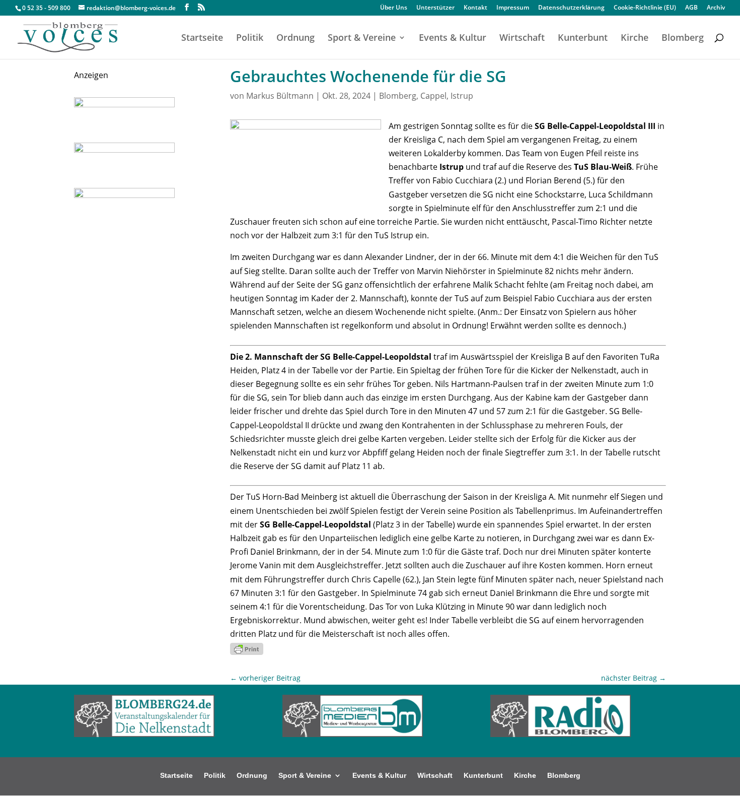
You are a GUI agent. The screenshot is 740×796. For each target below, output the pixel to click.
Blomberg (682, 38)
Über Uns (393, 8)
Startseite (202, 38)
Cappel (433, 95)
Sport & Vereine (362, 38)
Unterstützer (435, 8)
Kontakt (475, 8)
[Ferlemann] (124, 104)
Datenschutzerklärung (571, 8)
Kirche (634, 38)
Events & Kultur (452, 38)
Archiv (716, 8)
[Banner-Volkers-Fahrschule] (124, 195)
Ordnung (295, 38)
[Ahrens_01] (124, 149)
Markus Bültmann (280, 95)
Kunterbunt (583, 38)
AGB (691, 8)
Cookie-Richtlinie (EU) (645, 8)
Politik (249, 38)
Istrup (462, 95)
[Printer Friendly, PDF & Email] (246, 648)
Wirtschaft (522, 38)
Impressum (512, 8)
